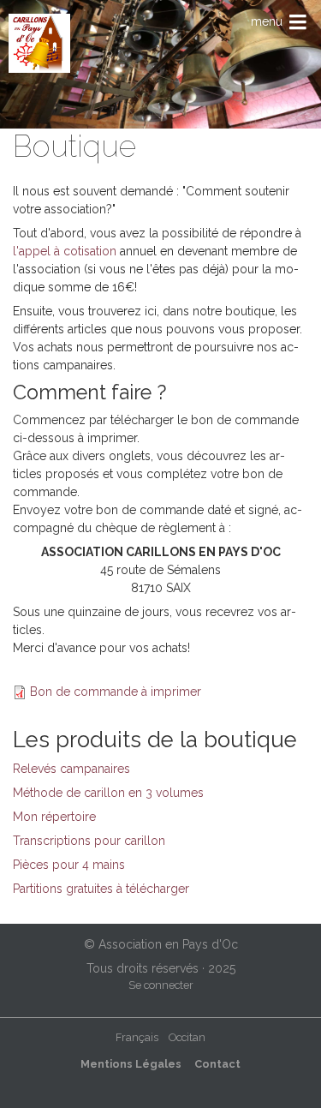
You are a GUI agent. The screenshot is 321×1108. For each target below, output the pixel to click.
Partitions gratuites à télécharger (101, 888)
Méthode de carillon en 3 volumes (108, 793)
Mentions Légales (130, 1063)
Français (137, 1037)
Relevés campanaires (71, 769)
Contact (217, 1063)
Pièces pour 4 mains (69, 864)
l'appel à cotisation (64, 251)
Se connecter (160, 985)
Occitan (187, 1037)
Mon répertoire (54, 817)
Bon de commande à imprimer (115, 691)
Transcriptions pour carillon (89, 840)
